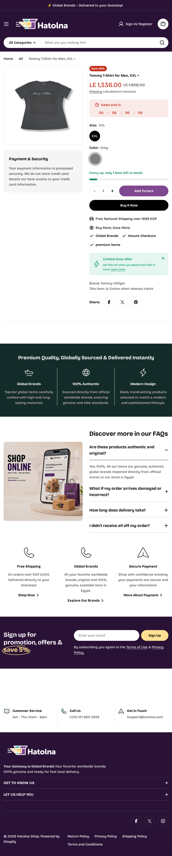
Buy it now (129, 205)
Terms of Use (137, 647)
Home (8, 59)
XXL (95, 136)
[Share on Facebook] (109, 302)
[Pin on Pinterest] (136, 302)
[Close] (163, 258)
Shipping (95, 91)
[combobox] (86, 42)
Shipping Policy (134, 836)
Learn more (118, 269)
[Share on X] (122, 302)
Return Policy (78, 836)
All (21, 59)
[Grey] (95, 159)
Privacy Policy (106, 836)
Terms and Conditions (85, 844)
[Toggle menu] (6, 24)
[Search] (162, 42)
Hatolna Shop (28, 836)
